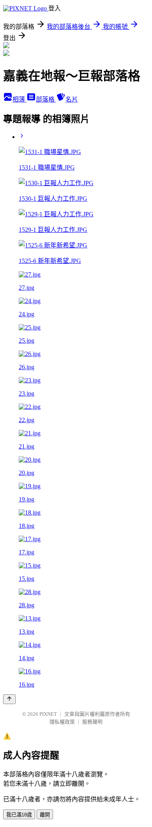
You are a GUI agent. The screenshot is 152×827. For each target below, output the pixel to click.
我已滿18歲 (19, 815)
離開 (45, 815)
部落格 (46, 99)
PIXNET (48, 714)
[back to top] (9, 699)
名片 (71, 99)
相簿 (19, 99)
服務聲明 (92, 722)
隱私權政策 (62, 722)
